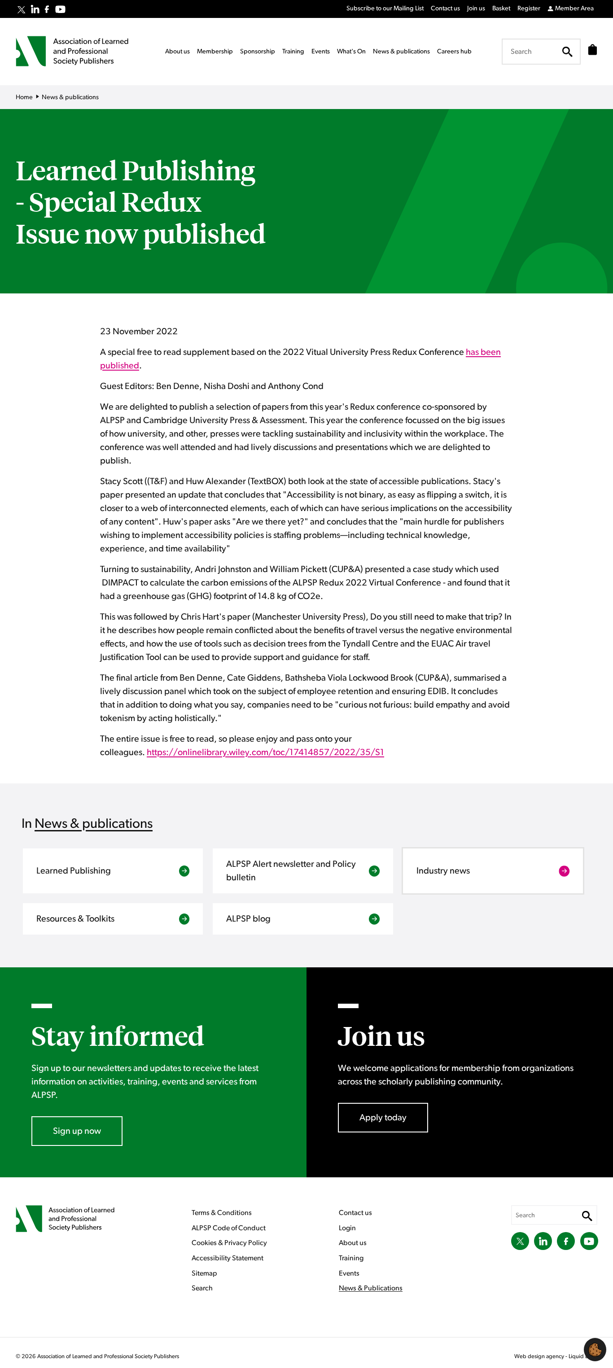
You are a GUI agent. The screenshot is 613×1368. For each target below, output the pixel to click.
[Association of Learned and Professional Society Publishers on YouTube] (60, 9)
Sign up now (77, 1131)
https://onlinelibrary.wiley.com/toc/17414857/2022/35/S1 (265, 752)
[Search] (567, 51)
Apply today (383, 1117)
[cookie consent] (595, 1349)
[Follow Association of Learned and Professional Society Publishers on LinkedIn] (35, 8)
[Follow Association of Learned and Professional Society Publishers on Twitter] (21, 10)
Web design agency (539, 1356)
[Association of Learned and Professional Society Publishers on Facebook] (46, 9)
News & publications (94, 823)
